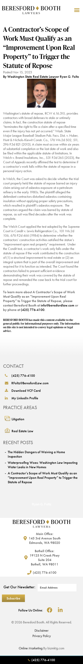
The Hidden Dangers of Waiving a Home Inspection (36, 454)
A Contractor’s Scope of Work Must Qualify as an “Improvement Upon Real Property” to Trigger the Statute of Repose (43, 477)
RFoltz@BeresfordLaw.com (30, 383)
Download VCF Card (26, 390)
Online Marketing (30, 648)
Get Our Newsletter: (19, 586)
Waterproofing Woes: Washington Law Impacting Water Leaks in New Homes (43, 464)
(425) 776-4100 (32, 309)
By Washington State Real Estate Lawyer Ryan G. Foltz (41, 76)
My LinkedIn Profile (24, 398)
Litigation (18, 419)
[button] (76, 10)
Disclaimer (41, 630)
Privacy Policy (41, 636)
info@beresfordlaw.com (57, 305)
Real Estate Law (22, 431)
